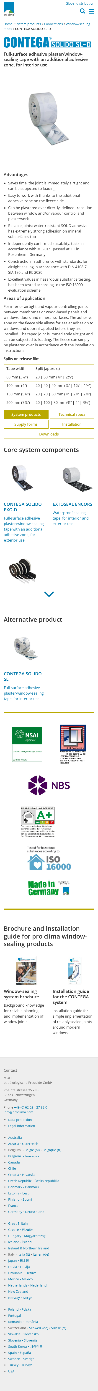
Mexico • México (20, 1279)
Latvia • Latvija (19, 1267)
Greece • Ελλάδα (20, 1229)
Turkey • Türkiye (20, 1365)
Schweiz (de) (38, 1328)
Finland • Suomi (20, 1199)
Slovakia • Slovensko (23, 1334)
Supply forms (26, 424)
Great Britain (18, 1223)
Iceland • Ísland (20, 1242)
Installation (72, 424)
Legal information (21, 1126)
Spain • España (19, 1352)
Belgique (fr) (52, 1150)
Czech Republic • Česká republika (33, 1181)
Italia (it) (24, 1254)
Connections (53, 24)
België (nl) (32, 1150)
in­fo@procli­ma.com (18, 1112)
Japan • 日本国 (18, 1260)
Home (8, 24)
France (13, 1205)
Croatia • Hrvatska (21, 1174)
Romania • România (23, 1322)
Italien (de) (41, 1254)
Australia (15, 1137)
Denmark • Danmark (23, 1187)
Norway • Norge (20, 1297)
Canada (14, 1162)
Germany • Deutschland (26, 1212)
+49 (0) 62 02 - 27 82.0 (30, 1107)
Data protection (20, 1119)
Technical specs (72, 414)
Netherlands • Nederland (27, 1285)
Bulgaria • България (23, 1156)
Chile (12, 1168)
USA (11, 1371)
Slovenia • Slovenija (23, 1340)
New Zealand (18, 1291)
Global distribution (80, 3)
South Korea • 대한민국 (25, 1346)
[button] (82, 12)
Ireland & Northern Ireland (28, 1248)
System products (28, 24)
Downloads (49, 434)
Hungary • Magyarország (27, 1236)
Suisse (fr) (58, 1328)
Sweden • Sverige (21, 1359)
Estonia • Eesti (19, 1193)
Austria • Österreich (23, 1144)
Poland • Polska (19, 1309)
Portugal (14, 1315)
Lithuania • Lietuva (22, 1273)
